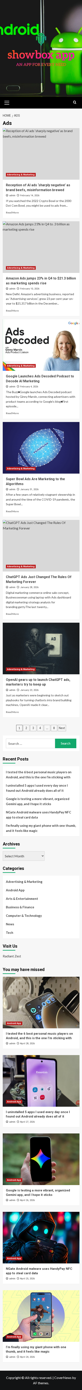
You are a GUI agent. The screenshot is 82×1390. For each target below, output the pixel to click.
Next (62, 728)
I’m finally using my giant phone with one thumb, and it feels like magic (41, 828)
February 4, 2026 (29, 386)
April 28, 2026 (27, 1043)
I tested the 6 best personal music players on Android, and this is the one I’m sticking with (38, 774)
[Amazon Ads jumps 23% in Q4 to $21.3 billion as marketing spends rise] (41, 247)
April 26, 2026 (27, 1200)
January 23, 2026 (29, 690)
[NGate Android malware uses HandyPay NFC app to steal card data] (41, 1237)
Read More (12, 212)
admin (12, 195)
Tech (9, 932)
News (10, 924)
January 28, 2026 (29, 587)
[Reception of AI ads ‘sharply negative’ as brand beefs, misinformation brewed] (41, 154)
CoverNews (62, 1378)
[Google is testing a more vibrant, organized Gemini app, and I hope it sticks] (41, 1159)
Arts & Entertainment (22, 898)
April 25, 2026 (27, 1278)
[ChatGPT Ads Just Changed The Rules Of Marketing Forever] (41, 546)
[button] (7, 102)
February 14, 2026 (29, 195)
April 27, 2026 (27, 1121)
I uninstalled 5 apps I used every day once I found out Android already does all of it (37, 787)
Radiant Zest (12, 956)
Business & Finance (20, 907)
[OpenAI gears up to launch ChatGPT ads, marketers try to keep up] (41, 648)
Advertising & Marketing (20, 174)
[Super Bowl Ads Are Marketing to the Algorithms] (41, 448)
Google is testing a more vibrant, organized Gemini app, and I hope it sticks (37, 801)
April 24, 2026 (27, 1357)
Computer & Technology (24, 915)
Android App (15, 890)
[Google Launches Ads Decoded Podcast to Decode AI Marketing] (41, 345)
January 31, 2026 (29, 489)
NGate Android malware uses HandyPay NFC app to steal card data (38, 814)
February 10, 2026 (29, 288)
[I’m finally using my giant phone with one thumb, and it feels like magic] (41, 1316)
